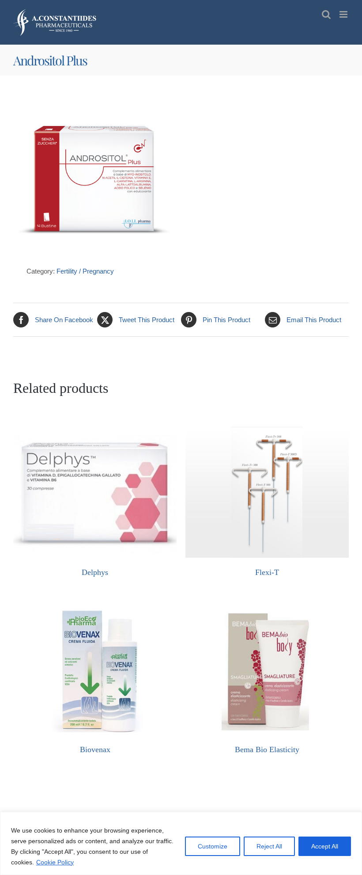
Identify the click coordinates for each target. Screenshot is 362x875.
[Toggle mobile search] (326, 14)
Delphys (95, 572)
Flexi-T (267, 572)
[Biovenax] (95, 608)
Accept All (324, 846)
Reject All (269, 846)
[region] (181, 843)
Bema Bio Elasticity (267, 749)
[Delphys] (95, 431)
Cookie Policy (55, 862)
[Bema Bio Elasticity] (267, 608)
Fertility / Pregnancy (85, 271)
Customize (212, 846)
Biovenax (95, 749)
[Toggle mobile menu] (344, 14)
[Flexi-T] (267, 431)
